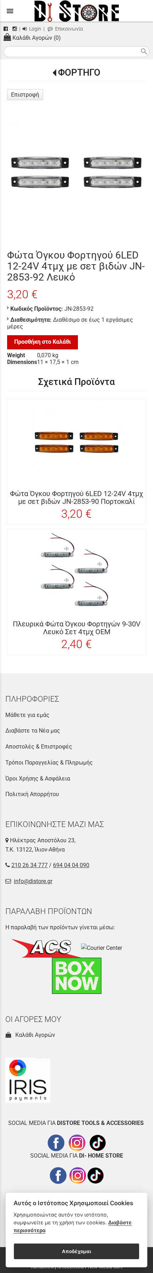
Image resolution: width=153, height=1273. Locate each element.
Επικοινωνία (68, 29)
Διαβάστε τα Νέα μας (32, 730)
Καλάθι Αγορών (33, 1035)
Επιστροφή (25, 94)
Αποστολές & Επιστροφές (38, 746)
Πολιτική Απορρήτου (32, 794)
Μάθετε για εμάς (27, 715)
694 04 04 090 (71, 865)
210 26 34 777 (29, 865)
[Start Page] (77, 11)
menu (10, 11)
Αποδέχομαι (76, 1251)
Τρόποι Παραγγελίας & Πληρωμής (49, 762)
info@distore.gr (33, 881)
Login (34, 29)
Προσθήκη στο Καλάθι (42, 341)
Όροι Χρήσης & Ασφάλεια (37, 778)
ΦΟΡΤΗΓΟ (79, 72)
